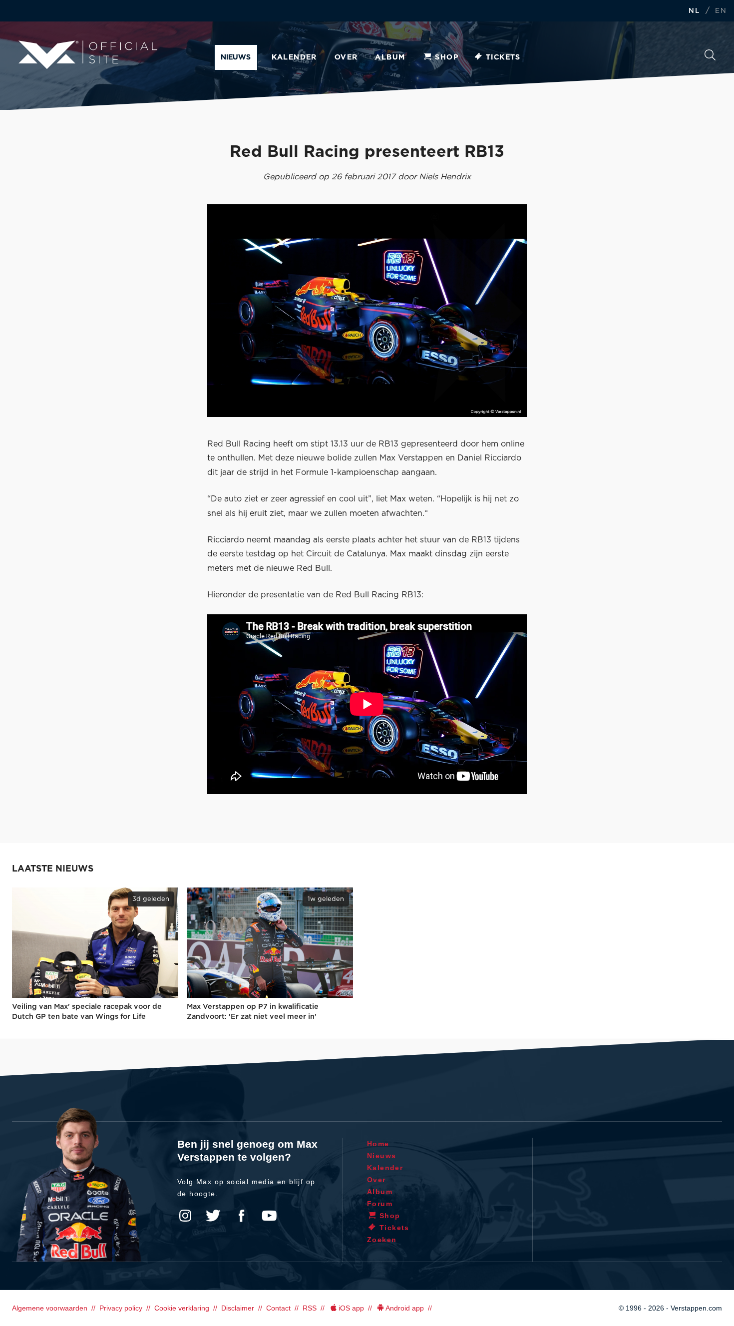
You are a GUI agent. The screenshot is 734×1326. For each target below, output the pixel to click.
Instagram (185, 1216)
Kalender (294, 57)
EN (721, 11)
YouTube (269, 1216)
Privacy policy (120, 1308)
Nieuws (236, 57)
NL (694, 11)
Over (346, 57)
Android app (404, 1308)
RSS (310, 1308)
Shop (446, 57)
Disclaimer (237, 1308)
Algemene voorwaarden (49, 1308)
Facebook (241, 1216)
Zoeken (710, 57)
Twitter (213, 1216)
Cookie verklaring (181, 1308)
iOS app (351, 1308)
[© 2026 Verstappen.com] (367, 310)
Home (378, 1144)
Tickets (503, 57)
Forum (379, 1204)
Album (390, 57)
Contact (278, 1308)
